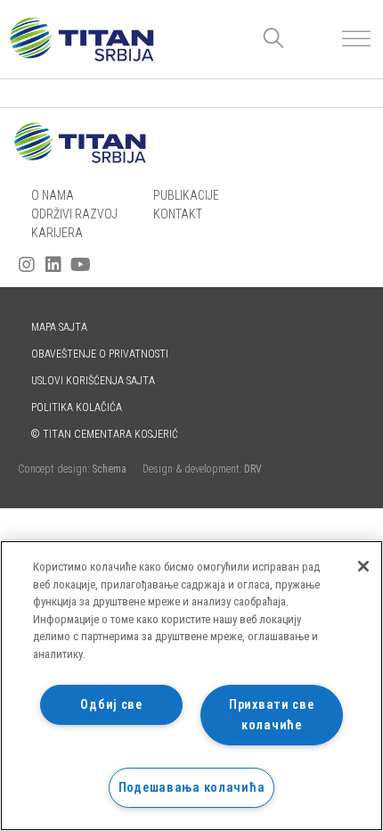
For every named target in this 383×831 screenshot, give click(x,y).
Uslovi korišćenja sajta (93, 380)
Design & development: (202, 469)
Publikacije (186, 195)
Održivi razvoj (74, 214)
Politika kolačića (76, 407)
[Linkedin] (53, 265)
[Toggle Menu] (356, 38)
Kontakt (177, 214)
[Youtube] (80, 265)
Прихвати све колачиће (271, 715)
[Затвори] (363, 566)
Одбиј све (111, 704)
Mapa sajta (59, 327)
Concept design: (73, 469)
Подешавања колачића (191, 787)
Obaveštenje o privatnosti (99, 354)
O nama (52, 195)
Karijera (57, 233)
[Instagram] (27, 265)
